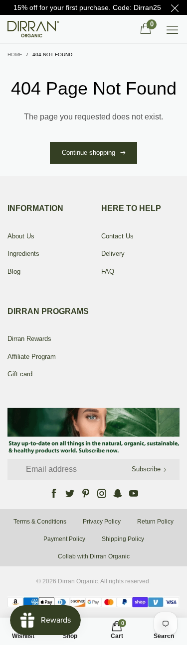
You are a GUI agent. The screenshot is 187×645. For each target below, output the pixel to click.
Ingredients (23, 253)
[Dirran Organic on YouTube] (134, 493)
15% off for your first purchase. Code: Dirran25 (87, 7)
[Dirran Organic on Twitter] (70, 493)
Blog (13, 271)
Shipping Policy (123, 539)
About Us (20, 236)
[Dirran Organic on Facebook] (54, 493)
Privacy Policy (102, 521)
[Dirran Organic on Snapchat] (118, 493)
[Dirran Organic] (36, 29)
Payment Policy (64, 539)
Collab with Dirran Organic (94, 556)
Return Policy (155, 521)
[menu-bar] (172, 29)
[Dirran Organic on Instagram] (102, 493)
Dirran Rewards (29, 338)
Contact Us (117, 236)
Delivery (113, 253)
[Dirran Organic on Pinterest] (86, 493)
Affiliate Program (31, 356)
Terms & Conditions (39, 521)
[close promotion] (174, 7)
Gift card (19, 374)
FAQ (107, 271)
